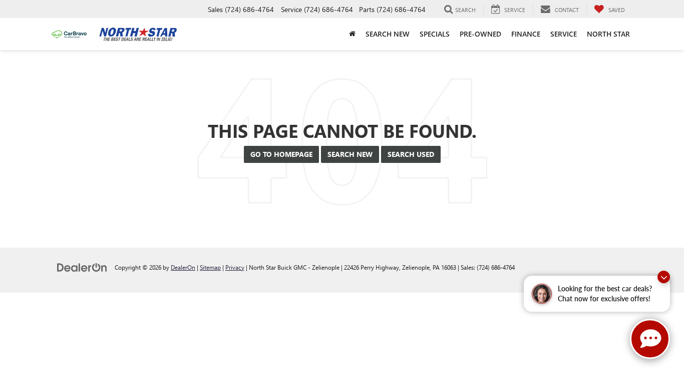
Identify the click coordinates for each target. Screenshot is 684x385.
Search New (350, 154)
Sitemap (210, 267)
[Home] (352, 34)
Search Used (411, 154)
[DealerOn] (82, 267)
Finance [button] (525, 34)
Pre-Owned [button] (480, 34)
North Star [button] (608, 34)
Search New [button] (388, 34)
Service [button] (563, 34)
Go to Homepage (281, 154)
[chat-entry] (650, 339)
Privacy (234, 267)
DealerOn (183, 267)
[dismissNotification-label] (663, 277)
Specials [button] (435, 34)
